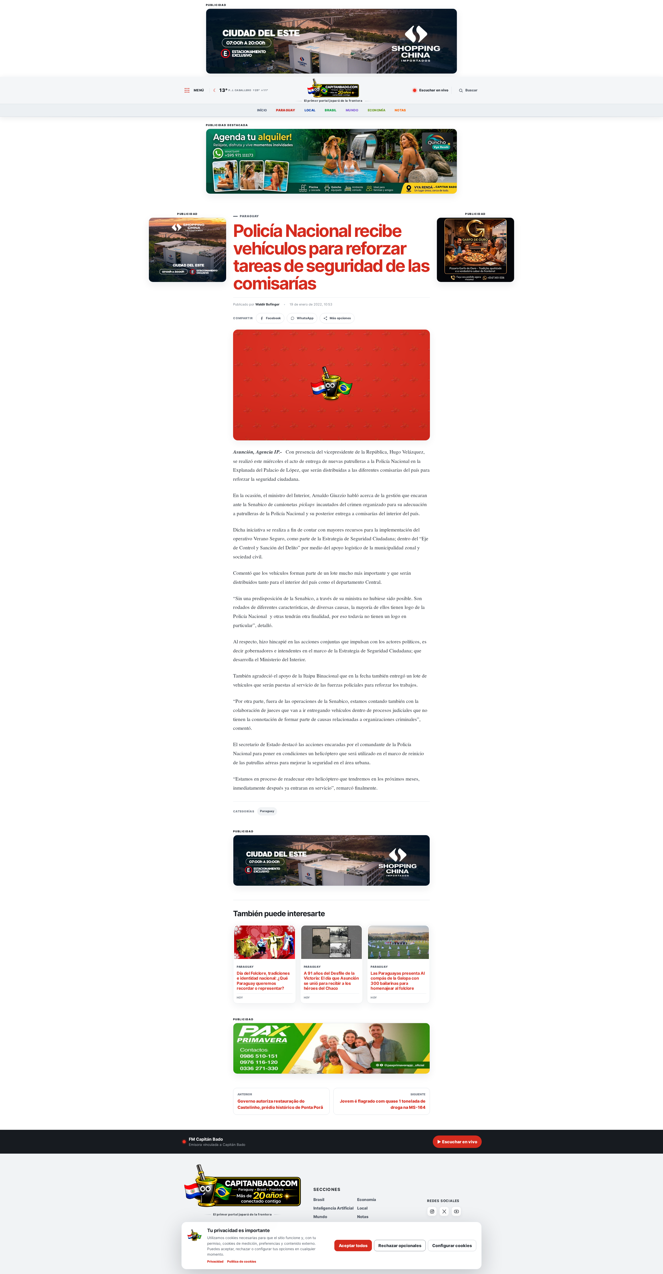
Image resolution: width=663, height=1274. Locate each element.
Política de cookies (241, 1261)
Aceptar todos (353, 1245)
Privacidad (215, 1261)
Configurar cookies (452, 1245)
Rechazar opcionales (399, 1245)
